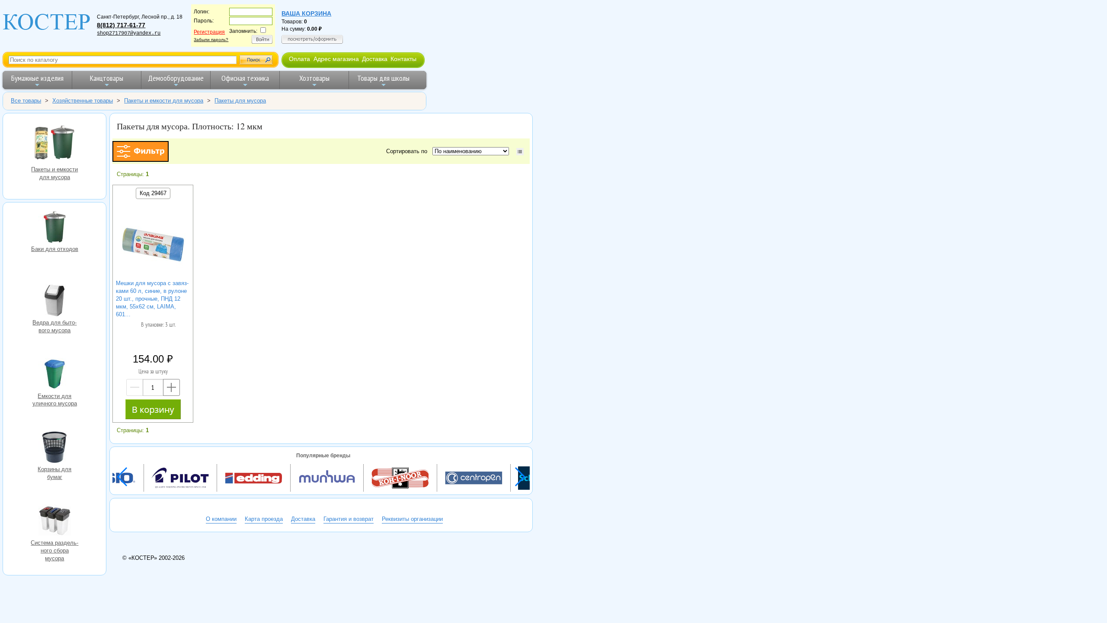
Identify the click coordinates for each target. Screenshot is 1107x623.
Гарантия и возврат (348, 519)
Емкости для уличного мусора (54, 375)
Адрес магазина (336, 58)
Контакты (403, 58)
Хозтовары (314, 78)
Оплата (299, 58)
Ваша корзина (306, 13)
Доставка (374, 58)
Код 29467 (153, 193)
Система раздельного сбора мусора (54, 521)
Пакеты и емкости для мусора (54, 143)
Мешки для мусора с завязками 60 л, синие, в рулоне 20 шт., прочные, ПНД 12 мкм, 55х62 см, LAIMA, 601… (152, 299)
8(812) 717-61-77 (121, 25)
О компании (221, 519)
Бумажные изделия (37, 78)
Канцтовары (106, 78)
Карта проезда (264, 519)
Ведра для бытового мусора (54, 301)
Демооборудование (176, 78)
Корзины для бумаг (54, 448)
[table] (520, 151)
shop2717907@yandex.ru (128, 33)
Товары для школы (383, 78)
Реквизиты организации (412, 519)
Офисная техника (245, 78)
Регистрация (209, 32)
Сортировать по (408, 151)
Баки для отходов (54, 228)
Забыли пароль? (211, 39)
